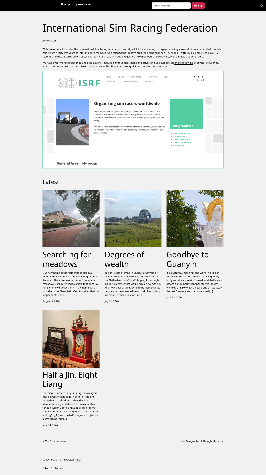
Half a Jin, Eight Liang (54, 312)
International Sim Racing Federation (100, 49)
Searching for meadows (56, 192)
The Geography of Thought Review (201, 441)
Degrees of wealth (115, 192)
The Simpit (112, 66)
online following (183, 62)
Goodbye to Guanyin (178, 192)
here (77, 459)
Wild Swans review (55, 441)
